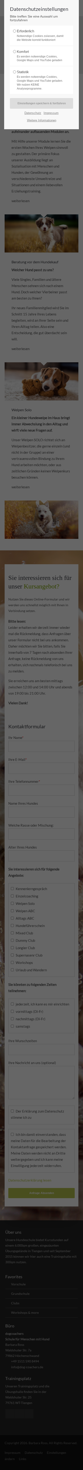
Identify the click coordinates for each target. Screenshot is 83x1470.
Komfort (39, 56)
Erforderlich (40, 35)
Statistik (40, 80)
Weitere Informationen (41, 120)
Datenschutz (32, 113)
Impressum (51, 113)
